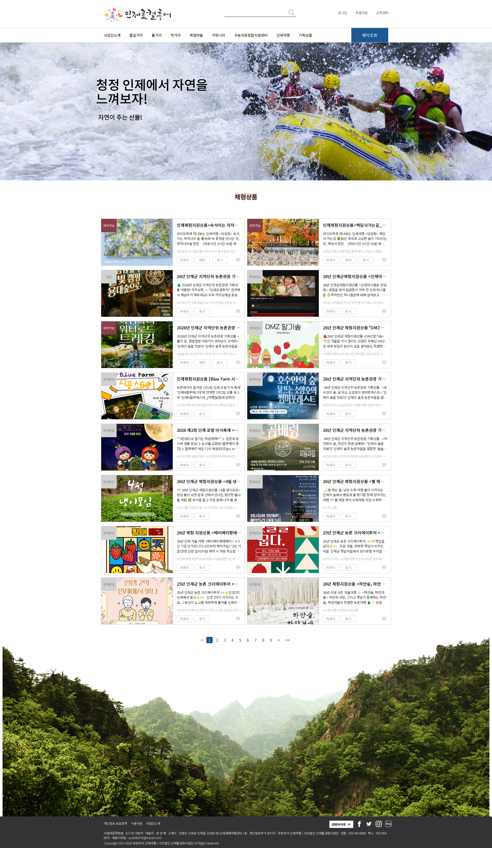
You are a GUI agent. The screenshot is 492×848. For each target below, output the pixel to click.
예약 (202, 260)
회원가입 (361, 12)
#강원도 (378, 302)
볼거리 (157, 35)
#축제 (225, 456)
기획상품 (305, 35)
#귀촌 (219, 610)
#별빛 (228, 302)
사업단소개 (112, 35)
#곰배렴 (364, 456)
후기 (220, 260)
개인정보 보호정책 (115, 823)
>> (287, 640)
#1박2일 (343, 353)
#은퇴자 (182, 610)
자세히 (184, 260)
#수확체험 (210, 507)
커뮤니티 (218, 35)
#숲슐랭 (182, 353)
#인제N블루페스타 (204, 405)
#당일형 (182, 251)
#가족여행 (330, 353)
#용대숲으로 (200, 302)
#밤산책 (235, 456)
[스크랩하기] (238, 260)
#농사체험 (225, 507)
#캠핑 (237, 302)
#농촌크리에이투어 (377, 558)
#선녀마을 (217, 302)
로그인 (342, 12)
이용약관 (136, 823)
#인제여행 (237, 251)
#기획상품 (196, 251)
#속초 (327, 302)
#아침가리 (210, 353)
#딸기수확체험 (202, 558)
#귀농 (210, 610)
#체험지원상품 (348, 610)
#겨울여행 (220, 558)
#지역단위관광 (348, 456)
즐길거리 (136, 35)
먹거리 (176, 35)
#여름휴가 (339, 302)
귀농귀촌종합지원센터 (251, 35)
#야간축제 (214, 456)
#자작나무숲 (212, 251)
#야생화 (376, 456)
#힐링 (225, 251)
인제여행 (283, 35)
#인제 (231, 558)
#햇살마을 (225, 405)
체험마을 (196, 35)
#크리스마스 (331, 558)
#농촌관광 (345, 405)
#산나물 (182, 507)
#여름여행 (360, 405)
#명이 (237, 507)
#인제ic (366, 302)
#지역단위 (184, 302)
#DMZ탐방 (372, 353)
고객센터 (382, 12)
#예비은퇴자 (197, 610)
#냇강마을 (240, 405)
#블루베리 (374, 405)
